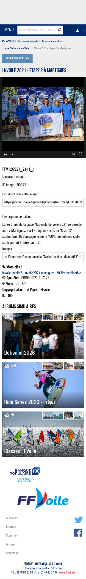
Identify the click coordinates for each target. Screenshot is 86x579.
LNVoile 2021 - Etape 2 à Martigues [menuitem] (52, 48)
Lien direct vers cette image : (20, 194)
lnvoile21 (18, 273)
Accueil (10, 41)
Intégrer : (8, 248)
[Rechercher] (59, 29)
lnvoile (6, 273)
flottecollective (71, 273)
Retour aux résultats (17, 58)
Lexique (10, 544)
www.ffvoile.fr (67, 572)
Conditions (13, 535)
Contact (11, 526)
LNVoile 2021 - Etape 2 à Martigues (34, 71)
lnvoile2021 (32, 273)
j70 (57, 273)
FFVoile (62, 11)
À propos (11, 518)
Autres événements (28, 41)
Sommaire (12, 553)
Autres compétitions (53, 41)
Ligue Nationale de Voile (16, 48)
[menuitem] (78, 30)
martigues (48, 273)
